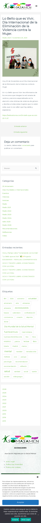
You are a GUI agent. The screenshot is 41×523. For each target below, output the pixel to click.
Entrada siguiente (20, 132)
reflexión (23, 366)
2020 (4, 410)
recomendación (10, 366)
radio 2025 (6, 222)
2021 (4, 407)
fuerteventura (11, 332)
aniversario (8, 303)
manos (24, 346)
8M (5, 298)
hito (27, 337)
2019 (4, 414)
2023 (4, 400)
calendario (16, 313)
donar (6, 322)
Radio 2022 (6, 211)
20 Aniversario (7, 186)
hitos (34, 337)
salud (7, 371)
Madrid (15, 346)
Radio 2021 (6, 38)
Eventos (5, 193)
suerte (34, 371)
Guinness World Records (13, 337)
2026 (4, 389)
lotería (6, 346)
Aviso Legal (10, 461)
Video (4, 236)
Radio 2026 (6, 225)
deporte (29, 317)
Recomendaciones (9, 229)
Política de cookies (13, 467)
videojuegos (17, 376)
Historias (5, 197)
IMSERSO (7, 341)
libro (35, 341)
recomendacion (21, 362)
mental (8, 351)
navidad (19, 351)
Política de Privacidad (14, 464)
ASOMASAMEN (21, 308)
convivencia (8, 317)
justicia (17, 341)
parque (23, 357)
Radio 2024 (6, 218)
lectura (26, 341)
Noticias (5, 200)
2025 (4, 393)
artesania (7, 308)
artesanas (26, 303)
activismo (20, 298)
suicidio (6, 376)
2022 (4, 403)
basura (6, 313)
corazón (20, 317)
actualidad (32, 299)
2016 (4, 417)
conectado (26, 145)
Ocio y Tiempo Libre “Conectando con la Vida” (20, 253)
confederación (29, 313)
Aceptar (20, 502)
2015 (4, 421)
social (26, 371)
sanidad (17, 371)
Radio (4, 204)
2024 (12, 298)
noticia (7, 357)
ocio (15, 357)
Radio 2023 (6, 214)
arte (17, 303)
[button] (37, 477)
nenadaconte (31, 351)
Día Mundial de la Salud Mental (19, 326)
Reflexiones (7, 232)
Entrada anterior (20, 126)
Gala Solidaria (27, 332)
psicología (8, 362)
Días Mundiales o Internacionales (15, 190)
